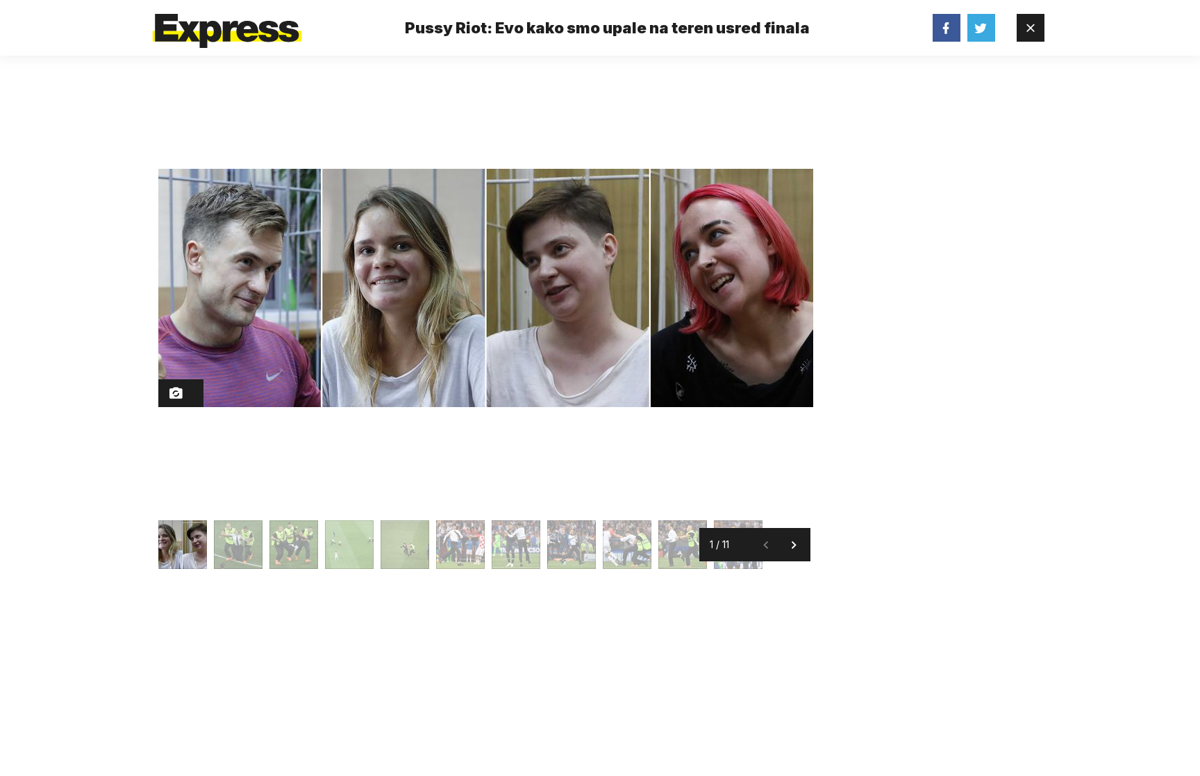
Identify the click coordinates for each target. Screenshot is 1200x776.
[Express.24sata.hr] (227, 24)
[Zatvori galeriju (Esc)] (1030, 28)
